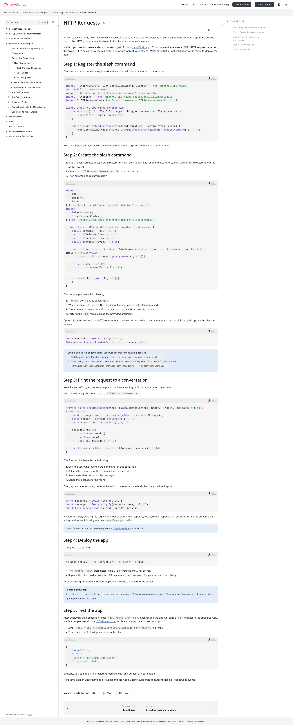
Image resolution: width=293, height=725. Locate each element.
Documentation (11, 12)
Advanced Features (21, 102)
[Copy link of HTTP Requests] (103, 23)
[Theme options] (279, 4)
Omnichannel (15, 116)
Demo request (264, 4)
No (126, 693)
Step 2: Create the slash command (249, 32)
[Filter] (53, 22)
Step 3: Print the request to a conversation (246, 38)
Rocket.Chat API (16, 126)
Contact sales (242, 4)
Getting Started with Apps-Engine (27, 48)
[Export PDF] (209, 30)
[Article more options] (215, 30)
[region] (140, 108)
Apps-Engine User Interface (27, 87)
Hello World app (141, 47)
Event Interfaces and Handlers (28, 82)
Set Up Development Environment (25, 33)
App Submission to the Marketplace (28, 107)
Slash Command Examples (28, 68)
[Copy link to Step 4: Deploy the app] (112, 540)
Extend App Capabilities (63, 12)
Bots (11, 121)
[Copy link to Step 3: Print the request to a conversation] (152, 380)
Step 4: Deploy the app (243, 44)
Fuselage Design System (20, 131)
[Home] (15, 5)
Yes (109, 693)
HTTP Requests (23, 77)
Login (286, 4)
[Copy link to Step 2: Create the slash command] (136, 155)
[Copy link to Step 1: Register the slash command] (139, 64)
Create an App (18, 53)
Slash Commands (88, 12)
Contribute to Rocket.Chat (21, 136)
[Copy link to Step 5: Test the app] (107, 610)
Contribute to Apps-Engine (24, 112)
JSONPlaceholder (106, 621)
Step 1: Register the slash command (249, 27)
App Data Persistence (22, 97)
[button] (27, 22)
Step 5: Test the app (242, 49)
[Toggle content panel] (223, 24)
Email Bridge (22, 73)
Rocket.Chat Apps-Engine (35, 12)
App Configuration (20, 92)
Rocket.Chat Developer (20, 29)
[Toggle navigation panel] (58, 25)
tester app (112, 50)
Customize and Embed (20, 38)
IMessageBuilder (121, 528)
